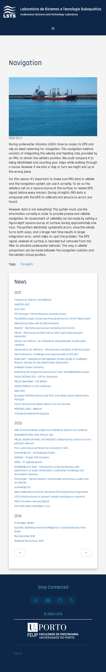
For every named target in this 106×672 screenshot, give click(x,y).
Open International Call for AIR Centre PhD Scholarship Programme (51, 492)
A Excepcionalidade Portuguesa (31, 413)
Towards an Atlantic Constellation (33, 300)
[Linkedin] (35, 601)
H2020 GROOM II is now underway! (32, 386)
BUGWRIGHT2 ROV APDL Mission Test (33, 435)
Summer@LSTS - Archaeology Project (34, 452)
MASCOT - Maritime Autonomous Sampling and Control (44, 328)
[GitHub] (60, 601)
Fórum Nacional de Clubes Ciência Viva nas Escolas (42, 404)
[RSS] (71, 600)
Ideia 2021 (19, 391)
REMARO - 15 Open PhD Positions (31, 457)
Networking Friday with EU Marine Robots (36, 323)
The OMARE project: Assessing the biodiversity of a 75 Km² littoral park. (52, 318)
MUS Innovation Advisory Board (31, 501)
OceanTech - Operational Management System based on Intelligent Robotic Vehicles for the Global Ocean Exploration (50, 361)
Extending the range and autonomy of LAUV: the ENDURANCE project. (52, 372)
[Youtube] (48, 601)
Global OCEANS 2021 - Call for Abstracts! (36, 376)
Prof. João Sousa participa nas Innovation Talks (41, 448)
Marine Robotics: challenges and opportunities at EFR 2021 (46, 354)
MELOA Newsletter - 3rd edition (30, 381)
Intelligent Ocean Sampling (29, 367)
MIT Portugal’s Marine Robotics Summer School (40, 314)
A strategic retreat (24, 523)
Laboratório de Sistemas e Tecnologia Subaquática (60, 9)
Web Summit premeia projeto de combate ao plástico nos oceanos (50, 430)
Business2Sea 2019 (24, 536)
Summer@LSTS (22, 487)
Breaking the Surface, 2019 (29, 541)
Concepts (27, 264)
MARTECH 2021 (22, 304)
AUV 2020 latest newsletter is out (32, 506)
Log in (18, 653)
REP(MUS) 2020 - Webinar (28, 409)
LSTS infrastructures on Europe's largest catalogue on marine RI (49, 496)
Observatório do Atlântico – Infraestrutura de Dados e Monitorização (52, 349)
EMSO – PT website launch (28, 462)
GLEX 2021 (19, 309)
